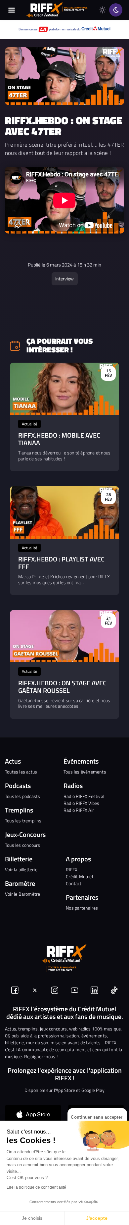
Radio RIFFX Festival (84, 796)
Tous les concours (22, 845)
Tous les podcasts (22, 796)
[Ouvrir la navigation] (11, 10)
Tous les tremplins (23, 820)
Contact (73, 883)
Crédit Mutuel (79, 876)
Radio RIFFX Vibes (81, 803)
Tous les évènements (85, 771)
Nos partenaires (82, 907)
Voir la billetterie (21, 869)
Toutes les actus (21, 771)
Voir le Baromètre (22, 893)
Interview (64, 278)
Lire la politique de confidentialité (36, 1187)
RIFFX (71, 869)
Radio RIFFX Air (79, 810)
